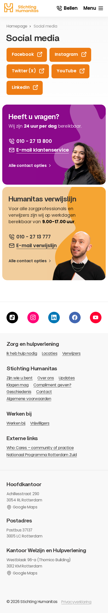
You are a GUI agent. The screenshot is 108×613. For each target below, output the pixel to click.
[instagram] (33, 317)
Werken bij (16, 423)
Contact (44, 391)
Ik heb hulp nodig (22, 353)
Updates (67, 378)
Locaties (49, 353)
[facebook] (75, 317)
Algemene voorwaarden (29, 398)
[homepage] (21, 7)
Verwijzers (71, 353)
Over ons (45, 378)
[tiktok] (12, 317)
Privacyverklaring (76, 601)
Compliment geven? (52, 385)
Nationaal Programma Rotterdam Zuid (42, 454)
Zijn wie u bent (20, 378)
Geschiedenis (19, 391)
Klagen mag (18, 385)
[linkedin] (54, 317)
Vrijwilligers (39, 423)
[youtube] (95, 317)
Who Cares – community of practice (40, 447)
